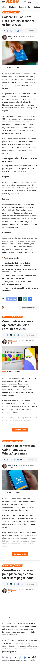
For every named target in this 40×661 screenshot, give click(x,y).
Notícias (15, 12)
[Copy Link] (14, 31)
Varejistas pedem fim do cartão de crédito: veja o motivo (18, 283)
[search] (25, 2)
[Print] (17, 31)
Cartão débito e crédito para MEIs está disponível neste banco (19, 270)
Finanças (6, 12)
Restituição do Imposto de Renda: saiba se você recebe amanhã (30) (17, 264)
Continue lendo (20, 429)
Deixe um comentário (29, 307)
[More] (21, 31)
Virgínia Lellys (12, 36)
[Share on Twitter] (11, 31)
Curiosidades (8, 441)
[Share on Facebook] (7, 31)
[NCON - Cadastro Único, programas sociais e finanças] (12, 2)
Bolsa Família (8, 316)
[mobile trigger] (4, 2)
